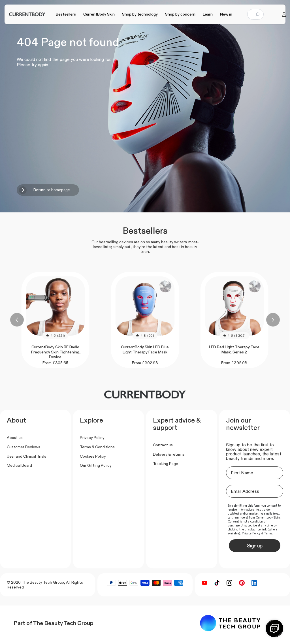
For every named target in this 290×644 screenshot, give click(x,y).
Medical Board (19, 465)
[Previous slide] (17, 320)
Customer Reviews (23, 446)
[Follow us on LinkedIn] (254, 583)
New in (226, 14)
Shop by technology (140, 14)
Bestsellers (66, 14)
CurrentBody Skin (99, 14)
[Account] (284, 14)
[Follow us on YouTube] (204, 583)
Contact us (163, 444)
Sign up (254, 546)
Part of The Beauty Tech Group (53, 623)
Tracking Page (165, 463)
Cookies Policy (93, 456)
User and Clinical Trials (26, 456)
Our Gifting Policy (96, 465)
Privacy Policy (92, 437)
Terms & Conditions (97, 446)
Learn (208, 14)
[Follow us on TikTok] (217, 583)
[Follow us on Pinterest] (242, 583)
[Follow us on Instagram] (229, 583)
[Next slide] (273, 320)
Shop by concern (180, 14)
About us (15, 437)
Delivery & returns (169, 454)
